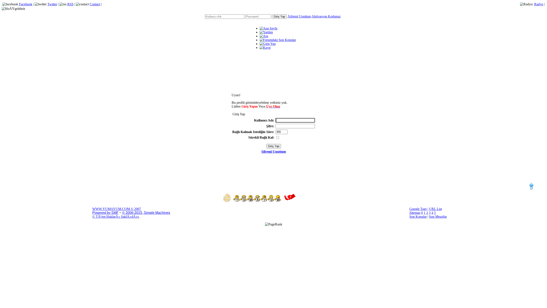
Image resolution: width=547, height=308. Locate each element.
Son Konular (418, 216)
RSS (70, 4)
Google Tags (418, 209)
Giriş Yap (279, 16)
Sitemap (414, 213)
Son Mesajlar (438, 216)
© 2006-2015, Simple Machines (146, 213)
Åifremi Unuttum (299, 16)
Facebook (25, 4)
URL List (435, 209)
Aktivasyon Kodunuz (326, 16)
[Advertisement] (273, 70)
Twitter (52, 4)
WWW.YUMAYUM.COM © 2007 (116, 209)
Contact (95, 4)
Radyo (538, 4)
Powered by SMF (105, 213)
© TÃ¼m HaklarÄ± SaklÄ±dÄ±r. (115, 216)
